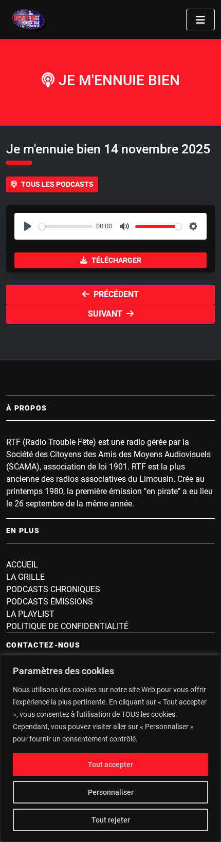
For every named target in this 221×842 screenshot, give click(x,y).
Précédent (116, 294)
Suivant (105, 314)
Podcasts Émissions (49, 601)
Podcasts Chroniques (53, 589)
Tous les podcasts (57, 184)
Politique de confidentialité (67, 626)
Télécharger (116, 260)
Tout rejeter (110, 820)
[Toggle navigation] (200, 19)
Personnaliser (111, 792)
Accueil (22, 565)
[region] (110, 748)
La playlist (30, 614)
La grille (25, 577)
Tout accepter (110, 764)
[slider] (66, 226)
